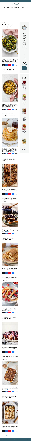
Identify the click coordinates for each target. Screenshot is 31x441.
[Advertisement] (15, 14)
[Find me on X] (26, 64)
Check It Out (13, 107)
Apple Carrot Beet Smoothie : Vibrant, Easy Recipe (24, 88)
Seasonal (23, 7)
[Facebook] (15, 1)
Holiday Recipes (16, 7)
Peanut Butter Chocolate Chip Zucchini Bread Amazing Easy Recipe (8, 159)
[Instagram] (17, 1)
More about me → (24, 68)
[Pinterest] (13, 1)
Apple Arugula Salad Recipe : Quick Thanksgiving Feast (24, 118)
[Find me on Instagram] (24, 64)
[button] (27, 7)
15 (5, 435)
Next (7, 435)
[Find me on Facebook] (22, 64)
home (4, 7)
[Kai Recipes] (15, 4)
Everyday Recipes (9, 7)
